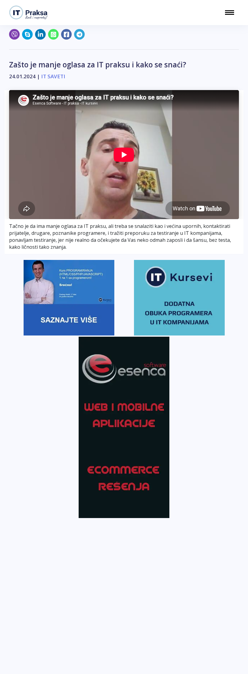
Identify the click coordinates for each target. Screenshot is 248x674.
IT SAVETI (53, 76)
